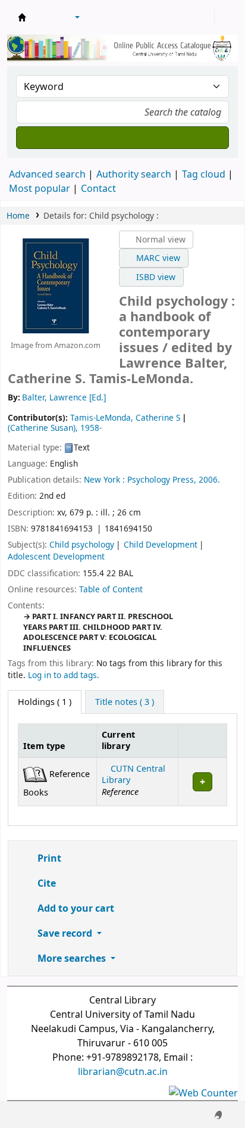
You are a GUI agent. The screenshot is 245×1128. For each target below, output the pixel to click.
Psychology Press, (161, 479)
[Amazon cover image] (55, 284)
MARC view (157, 257)
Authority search (133, 174)
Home (18, 215)
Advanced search (47, 174)
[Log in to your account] (204, 17)
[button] (44, 17)
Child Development (160, 544)
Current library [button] (118, 740)
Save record (65, 933)
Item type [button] (44, 745)
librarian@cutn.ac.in (123, 1071)
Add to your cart (74, 908)
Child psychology (81, 544)
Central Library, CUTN (22, 17)
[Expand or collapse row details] (202, 781)
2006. (209, 479)
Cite (45, 883)
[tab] (124, 702)
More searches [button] (71, 958)
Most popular (39, 188)
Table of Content (111, 589)
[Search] (122, 137)
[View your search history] (225, 17)
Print (48, 858)
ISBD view (154, 276)
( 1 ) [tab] (44, 701)
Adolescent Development (56, 556)
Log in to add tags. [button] (63, 674)
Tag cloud (203, 174)
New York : (104, 479)
